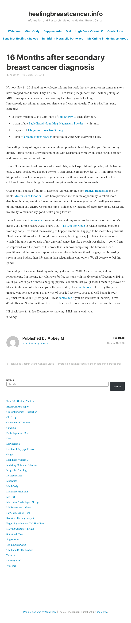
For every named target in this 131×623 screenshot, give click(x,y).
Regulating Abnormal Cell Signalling (25, 523)
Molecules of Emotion (28, 196)
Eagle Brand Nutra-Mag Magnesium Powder (56, 123)
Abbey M (14, 74)
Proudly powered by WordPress (39, 612)
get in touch (85, 287)
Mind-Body (32, 31)
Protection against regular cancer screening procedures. (90, 364)
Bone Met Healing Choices (20, 38)
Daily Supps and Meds (17, 433)
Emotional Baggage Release (20, 449)
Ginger (9, 454)
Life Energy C (67, 117)
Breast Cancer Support (17, 406)
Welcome (14, 31)
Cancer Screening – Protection (21, 411)
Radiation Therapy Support (20, 518)
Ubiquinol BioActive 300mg (45, 130)
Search (10, 380)
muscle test (37, 220)
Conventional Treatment (18, 422)
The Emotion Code (73, 226)
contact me (65, 298)
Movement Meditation (17, 491)
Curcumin (11, 427)
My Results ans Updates (18, 507)
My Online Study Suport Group (107, 38)
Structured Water (14, 533)
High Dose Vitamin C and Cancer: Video (31, 364)
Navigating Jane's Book (18, 512)
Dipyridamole (13, 443)
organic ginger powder (38, 137)
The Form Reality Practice (19, 549)
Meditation (11, 480)
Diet (68, 31)
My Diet (10, 496)
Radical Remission (96, 190)
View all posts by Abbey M (35, 343)
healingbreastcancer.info (65, 13)
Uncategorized (13, 560)
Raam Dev (101, 612)
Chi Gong (11, 417)
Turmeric (10, 555)
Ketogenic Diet (14, 475)
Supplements (53, 31)
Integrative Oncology (17, 470)
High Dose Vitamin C (89, 31)
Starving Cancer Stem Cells (20, 528)
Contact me (115, 31)
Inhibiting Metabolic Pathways (62, 38)
